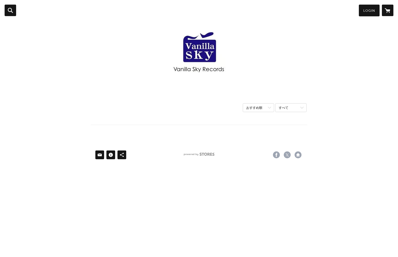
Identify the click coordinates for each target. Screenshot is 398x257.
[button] (369, 10)
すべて (283, 108)
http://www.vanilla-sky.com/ (298, 154)
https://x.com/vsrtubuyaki (287, 154)
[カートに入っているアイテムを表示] (387, 10)
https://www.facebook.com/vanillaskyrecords (276, 154)
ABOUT (115, 94)
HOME (97, 94)
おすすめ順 (254, 108)
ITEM (132, 94)
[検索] (10, 10)
